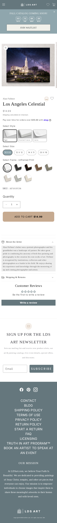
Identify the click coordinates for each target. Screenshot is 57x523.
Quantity (8, 196)
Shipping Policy (28, 410)
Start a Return (28, 429)
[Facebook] (21, 391)
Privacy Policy (28, 420)
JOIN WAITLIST (28, 27)
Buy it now (28, 226)
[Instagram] (35, 391)
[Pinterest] (28, 391)
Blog (28, 405)
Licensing (28, 439)
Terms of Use (28, 415)
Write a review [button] (28, 302)
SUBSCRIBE (41, 369)
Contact (28, 401)
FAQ (28, 434)
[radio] (10, 135)
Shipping (6, 115)
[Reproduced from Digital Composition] (46, 99)
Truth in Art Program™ (28, 443)
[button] (3, 4)
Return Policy (28, 424)
